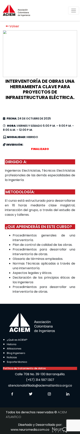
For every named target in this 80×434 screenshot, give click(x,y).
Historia (11, 344)
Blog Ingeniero (16, 353)
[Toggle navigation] (73, 10)
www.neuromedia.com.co (30, 429)
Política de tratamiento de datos (24, 368)
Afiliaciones (14, 348)
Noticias (12, 357)
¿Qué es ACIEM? (17, 340)
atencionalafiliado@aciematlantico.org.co (40, 385)
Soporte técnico (17, 362)
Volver (14, 26)
